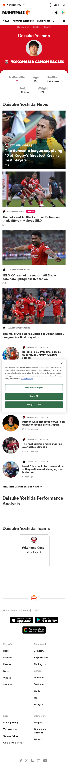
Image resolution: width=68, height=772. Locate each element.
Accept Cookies (34, 404)
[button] (64, 20)
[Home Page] (16, 12)
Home (6, 650)
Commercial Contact (40, 731)
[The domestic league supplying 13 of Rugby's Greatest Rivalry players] (34, 140)
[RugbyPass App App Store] (21, 620)
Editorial (38, 739)
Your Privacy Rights (34, 387)
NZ (35, 697)
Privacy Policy (10, 722)
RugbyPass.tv (41, 657)
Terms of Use (10, 729)
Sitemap (7, 684)
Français (38, 704)
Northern (39, 677)
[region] (34, 385)
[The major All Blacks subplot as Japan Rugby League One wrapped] (34, 314)
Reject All (34, 396)
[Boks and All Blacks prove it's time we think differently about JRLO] (34, 199)
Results (7, 664)
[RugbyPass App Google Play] (46, 620)
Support (38, 722)
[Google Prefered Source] (34, 630)
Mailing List (40, 664)
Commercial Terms (13, 742)
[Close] (61, 363)
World (37, 691)
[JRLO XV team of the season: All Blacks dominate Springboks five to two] (34, 257)
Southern (39, 684)
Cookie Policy (10, 736)
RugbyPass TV (45, 20)
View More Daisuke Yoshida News (20, 486)
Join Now (39, 650)
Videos (7, 677)
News (5, 20)
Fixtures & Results (23, 20)
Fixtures (7, 657)
